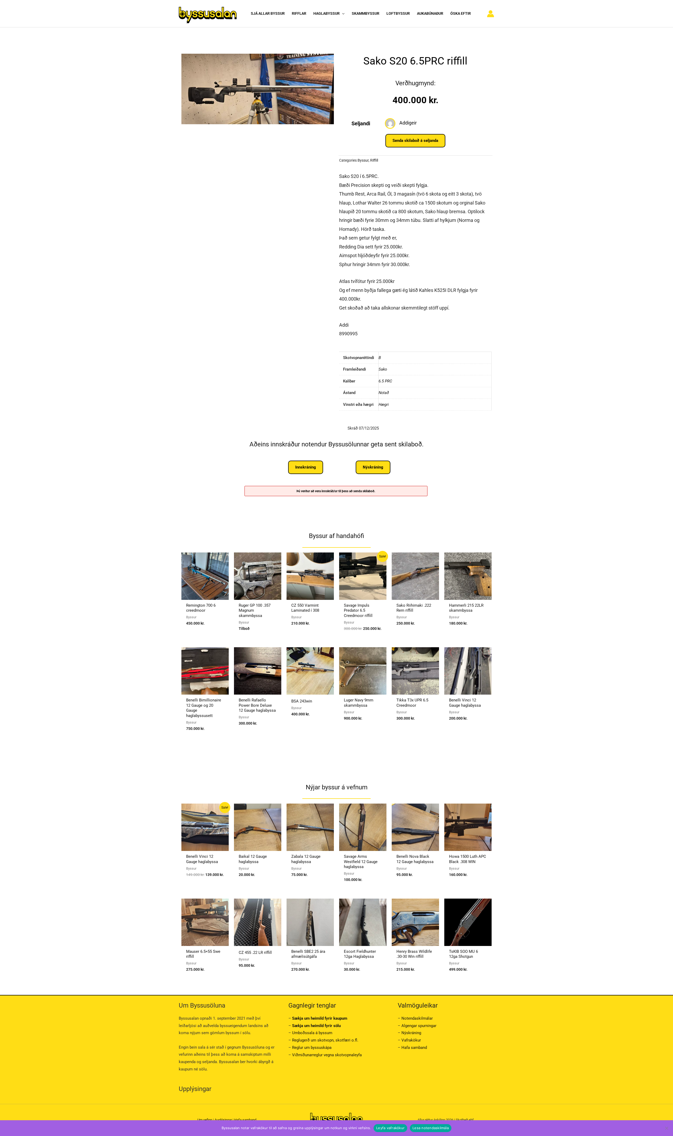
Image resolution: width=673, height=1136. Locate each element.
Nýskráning (411, 1032)
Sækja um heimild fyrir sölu (316, 1025)
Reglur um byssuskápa (312, 1047)
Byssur (363, 160)
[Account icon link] (490, 13)
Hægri (384, 404)
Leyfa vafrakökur (390, 1128)
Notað (384, 392)
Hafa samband (414, 1047)
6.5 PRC (385, 381)
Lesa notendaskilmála (430, 1128)
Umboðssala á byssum (312, 1032)
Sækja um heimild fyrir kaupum (319, 1018)
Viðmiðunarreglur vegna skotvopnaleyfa (327, 1055)
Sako (383, 369)
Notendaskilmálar (417, 1018)
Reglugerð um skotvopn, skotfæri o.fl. (325, 1040)
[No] (666, 1128)
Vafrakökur (411, 1040)
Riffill (374, 160)
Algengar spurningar (418, 1025)
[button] (342, 13)
